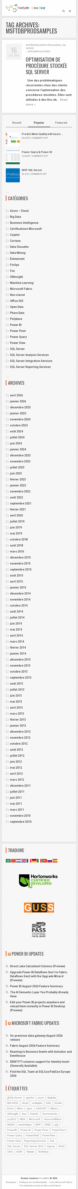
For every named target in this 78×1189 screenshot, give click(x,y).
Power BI (16, 324)
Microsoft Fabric (21, 288)
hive (24, 1114)
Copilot (15, 234)
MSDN (10, 1124)
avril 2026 (16, 395)
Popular (39, 122)
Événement (17, 258)
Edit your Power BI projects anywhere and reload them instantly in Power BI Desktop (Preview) (37, 1006)
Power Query (18, 336)
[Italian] (39, 860)
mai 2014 (16, 629)
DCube (58, 1103)
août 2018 (16, 545)
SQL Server (17, 348)
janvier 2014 (18, 653)
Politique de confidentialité (33, 1182)
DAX (48, 1103)
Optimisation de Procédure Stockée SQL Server (46, 65)
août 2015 (16, 575)
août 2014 (16, 611)
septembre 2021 (20, 503)
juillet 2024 (17, 437)
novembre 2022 (20, 491)
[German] (34, 860)
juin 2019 (16, 527)
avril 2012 (16, 773)
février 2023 (18, 479)
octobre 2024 (19, 425)
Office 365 (16, 300)
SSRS (19, 1151)
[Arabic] (8, 860)
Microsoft (34, 1119)
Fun (12, 270)
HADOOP (41, 1108)
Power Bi (25, 1130)
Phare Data (17, 312)
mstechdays (25, 1124)
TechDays (43, 1151)
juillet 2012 (17, 755)
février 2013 (18, 719)
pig (56, 1124)
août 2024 (16, 431)
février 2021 (18, 509)
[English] (24, 860)
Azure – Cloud (19, 210)
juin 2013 (16, 695)
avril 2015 (16, 581)
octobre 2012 (19, 743)
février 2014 (18, 647)
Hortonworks (50, 1114)
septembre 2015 (20, 569)
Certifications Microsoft (26, 228)
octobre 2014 (19, 605)
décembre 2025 (20, 407)
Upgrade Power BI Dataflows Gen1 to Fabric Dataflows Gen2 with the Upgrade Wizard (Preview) (38, 976)
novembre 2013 (20, 665)
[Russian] (50, 860)
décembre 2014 (20, 593)
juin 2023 (16, 473)
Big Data (15, 216)
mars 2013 (17, 713)
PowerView (48, 1135)
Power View (17, 342)
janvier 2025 (18, 413)
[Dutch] (18, 860)
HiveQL (34, 1114)
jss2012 (11, 1119)
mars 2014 (17, 641)
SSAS (61, 1146)
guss (29, 1108)
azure (40, 1097)
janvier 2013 (18, 725)
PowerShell (32, 1135)
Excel (10, 1108)
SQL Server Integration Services (31, 361)
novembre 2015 (20, 563)
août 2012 (16, 749)
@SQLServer (14, 1097)
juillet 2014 (17, 617)
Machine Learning (22, 282)
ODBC (47, 1124)
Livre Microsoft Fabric (61, 1182)
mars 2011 (17, 809)
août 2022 (16, 497)
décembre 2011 (20, 785)
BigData (51, 1097)
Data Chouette (19, 246)
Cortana (15, 240)
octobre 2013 (19, 671)
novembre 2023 (20, 461)
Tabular (30, 1151)
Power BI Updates (28, 953)
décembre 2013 (20, 659)
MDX (22, 1119)
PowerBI (12, 1130)
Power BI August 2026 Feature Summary (36, 986)
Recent (16, 122)
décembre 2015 (20, 557)
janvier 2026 (18, 401)
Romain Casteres (40, 51)
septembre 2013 (20, 677)
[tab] (17, 123)
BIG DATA (12, 1103)
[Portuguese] (44, 860)
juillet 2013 (17, 689)
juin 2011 (16, 797)
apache (30, 1097)
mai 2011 (16, 803)
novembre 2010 (20, 815)
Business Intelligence (49, 45)
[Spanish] (55, 860)
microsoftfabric (53, 1119)
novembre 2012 (20, 737)
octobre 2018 (19, 539)
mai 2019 (16, 533)
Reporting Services (35, 1141)
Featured (61, 122)
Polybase (16, 318)
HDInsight (16, 276)
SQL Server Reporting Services (30, 367)
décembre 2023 (20, 455)
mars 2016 (17, 551)
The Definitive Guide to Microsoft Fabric (40, 1185)
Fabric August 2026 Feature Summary (35, 1045)
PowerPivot (58, 1130)
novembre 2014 (20, 599)
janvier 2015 (18, 587)
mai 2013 (16, 701)
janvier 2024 (18, 449)
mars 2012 (17, 779)
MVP (38, 1124)
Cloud (25, 1103)
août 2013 (16, 683)
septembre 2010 (20, 821)
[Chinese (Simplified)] (13, 860)
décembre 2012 (20, 731)
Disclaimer (11, 1182)
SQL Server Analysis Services (29, 354)
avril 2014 (16, 635)
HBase (53, 1108)
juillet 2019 (17, 521)
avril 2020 (16, 515)
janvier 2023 (18, 485)
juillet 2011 (17, 791)
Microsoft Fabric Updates (35, 1023)
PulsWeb (44, 1178)
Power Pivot (18, 330)
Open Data (16, 306)
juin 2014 (16, 623)
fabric (20, 1108)
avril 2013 (16, 707)
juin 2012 (16, 761)
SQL (52, 1141)
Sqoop (51, 1146)
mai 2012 (16, 767)
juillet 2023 (17, 467)
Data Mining (18, 252)
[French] (29, 860)
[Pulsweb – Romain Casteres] (25, 8)
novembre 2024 (20, 419)
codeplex (37, 1103)
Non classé (17, 294)
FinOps (14, 264)
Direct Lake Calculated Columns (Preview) (37, 966)
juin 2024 (16, 443)
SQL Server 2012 (33, 1146)
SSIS (10, 1151)
